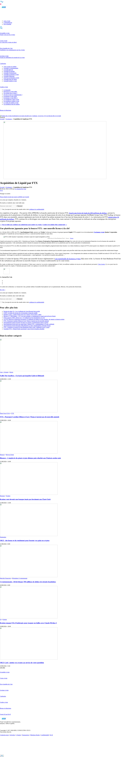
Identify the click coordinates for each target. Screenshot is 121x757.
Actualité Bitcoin (8, 70)
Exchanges (9, 119)
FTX (1, 190)
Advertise (12, 735)
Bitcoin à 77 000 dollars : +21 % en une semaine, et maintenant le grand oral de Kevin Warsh (30, 316)
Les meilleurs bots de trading (12, 104)
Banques (2, 496)
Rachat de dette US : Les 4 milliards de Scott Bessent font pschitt (22, 311)
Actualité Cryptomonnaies (11, 68)
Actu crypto (7, 21)
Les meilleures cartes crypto (11, 99)
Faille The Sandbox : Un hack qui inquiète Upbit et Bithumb (22, 376)
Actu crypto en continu (10, 66)
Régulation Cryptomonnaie (19, 578)
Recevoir (19, 206)
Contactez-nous (4, 735)
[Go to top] (2, 756)
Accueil (2, 119)
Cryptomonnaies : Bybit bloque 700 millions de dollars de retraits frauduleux (28, 582)
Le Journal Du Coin (20, 189)
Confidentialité (45, 735)
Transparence (25, 735)
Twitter (71, 238)
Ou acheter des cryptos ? (10, 93)
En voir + (2, 290)
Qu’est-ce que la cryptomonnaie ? (13, 94)
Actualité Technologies (10, 73)
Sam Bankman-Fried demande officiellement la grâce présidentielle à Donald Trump (27, 325)
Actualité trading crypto (10, 81)
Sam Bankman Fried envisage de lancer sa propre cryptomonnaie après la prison (26, 322)
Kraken (8, 496)
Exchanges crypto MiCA (11, 98)
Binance (2, 454)
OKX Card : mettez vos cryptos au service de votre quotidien (22, 663)
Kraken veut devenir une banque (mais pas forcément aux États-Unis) (25, 499)
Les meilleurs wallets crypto (11, 101)
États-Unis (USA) (5, 413)
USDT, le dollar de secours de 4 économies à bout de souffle (20, 313)
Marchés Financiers (5, 578)
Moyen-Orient (10, 454)
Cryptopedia (7, 90)
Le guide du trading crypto (11, 102)
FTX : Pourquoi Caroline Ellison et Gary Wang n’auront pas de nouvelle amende (26, 321)
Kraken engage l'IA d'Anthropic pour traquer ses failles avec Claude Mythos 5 (28, 623)
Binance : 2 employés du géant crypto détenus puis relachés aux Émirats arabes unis (30, 458)
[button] (60, 2)
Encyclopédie (7, 24)
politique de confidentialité (36, 209)
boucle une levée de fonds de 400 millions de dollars (88, 213)
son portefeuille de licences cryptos (68, 259)
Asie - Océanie (4, 372)
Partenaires (3, 537)
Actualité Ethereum (9, 76)
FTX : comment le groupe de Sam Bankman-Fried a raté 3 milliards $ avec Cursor (26, 327)
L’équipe (18, 735)
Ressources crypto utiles (10, 91)
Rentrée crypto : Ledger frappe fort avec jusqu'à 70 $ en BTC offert (22, 314)
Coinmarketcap (8, 22)
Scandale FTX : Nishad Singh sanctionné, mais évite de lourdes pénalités (24, 329)
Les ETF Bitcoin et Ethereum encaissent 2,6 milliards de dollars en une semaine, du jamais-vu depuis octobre (34, 319)
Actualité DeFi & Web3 (10, 79)
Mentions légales (35, 735)
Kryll (51, 735)
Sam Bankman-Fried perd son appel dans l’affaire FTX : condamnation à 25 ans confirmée (29, 324)
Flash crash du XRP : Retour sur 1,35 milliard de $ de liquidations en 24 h (24, 317)
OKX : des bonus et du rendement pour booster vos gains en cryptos (24, 540)
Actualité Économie (9, 71)
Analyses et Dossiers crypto (11, 77)
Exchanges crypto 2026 (10, 96)
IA (0, 619)
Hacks (11, 372)
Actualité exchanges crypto (11, 74)
